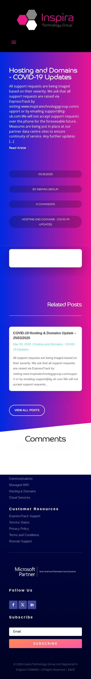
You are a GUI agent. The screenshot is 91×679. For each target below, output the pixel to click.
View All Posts (27, 410)
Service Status (19, 522)
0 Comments (45, 204)
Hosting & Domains (22, 491)
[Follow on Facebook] (13, 605)
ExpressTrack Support (24, 516)
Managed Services (22, 472)
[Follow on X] (22, 605)
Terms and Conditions (24, 535)
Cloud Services (19, 497)
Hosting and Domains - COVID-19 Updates (45, 221)
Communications (21, 478)
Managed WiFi (19, 485)
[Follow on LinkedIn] (32, 605)
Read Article (17, 147)
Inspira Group (47, 189)
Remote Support (20, 541)
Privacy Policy (19, 528)
